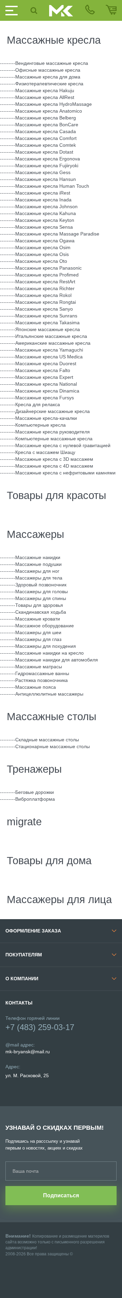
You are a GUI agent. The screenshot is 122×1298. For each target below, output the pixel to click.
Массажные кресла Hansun (45, 179)
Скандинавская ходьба (40, 612)
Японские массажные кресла (47, 329)
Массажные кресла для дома (47, 77)
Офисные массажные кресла (47, 70)
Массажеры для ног (37, 571)
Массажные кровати (37, 619)
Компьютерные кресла (40, 425)
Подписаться (61, 1195)
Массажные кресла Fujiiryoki (46, 165)
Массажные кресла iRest (42, 193)
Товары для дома (49, 861)
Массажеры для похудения (45, 646)
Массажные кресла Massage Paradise (57, 234)
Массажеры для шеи (38, 632)
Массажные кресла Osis (42, 254)
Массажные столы (51, 717)
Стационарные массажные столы (52, 746)
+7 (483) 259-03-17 (39, 1027)
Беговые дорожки (34, 792)
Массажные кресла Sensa (44, 227)
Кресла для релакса (37, 404)
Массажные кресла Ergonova (47, 158)
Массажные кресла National (46, 384)
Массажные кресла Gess (42, 172)
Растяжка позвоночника (41, 680)
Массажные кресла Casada (45, 131)
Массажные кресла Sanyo (44, 309)
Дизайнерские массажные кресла (52, 411)
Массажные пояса (35, 687)
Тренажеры (34, 769)
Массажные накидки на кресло (49, 653)
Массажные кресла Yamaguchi (49, 350)
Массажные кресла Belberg (45, 117)
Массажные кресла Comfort (46, 138)
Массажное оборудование (44, 625)
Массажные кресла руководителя (52, 431)
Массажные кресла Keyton (44, 220)
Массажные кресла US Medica (49, 356)
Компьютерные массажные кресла (54, 438)
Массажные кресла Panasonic (48, 268)
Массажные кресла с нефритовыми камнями (65, 472)
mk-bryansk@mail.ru (27, 1051)
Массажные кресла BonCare (46, 124)
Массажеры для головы (41, 591)
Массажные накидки (37, 557)
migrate (24, 822)
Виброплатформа (35, 799)
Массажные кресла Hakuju (44, 90)
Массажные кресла (54, 40)
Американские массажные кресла (52, 343)
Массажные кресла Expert (44, 377)
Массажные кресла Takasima (47, 322)
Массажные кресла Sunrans (46, 315)
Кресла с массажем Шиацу (45, 452)
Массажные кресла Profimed (47, 274)
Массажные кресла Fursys (44, 397)
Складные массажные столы (47, 739)
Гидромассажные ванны (42, 673)
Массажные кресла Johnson (46, 206)
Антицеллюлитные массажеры (49, 694)
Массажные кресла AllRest (44, 97)
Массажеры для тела (38, 578)
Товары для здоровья (39, 605)
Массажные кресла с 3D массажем (54, 459)
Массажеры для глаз (38, 639)
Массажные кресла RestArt (45, 281)
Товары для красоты (56, 495)
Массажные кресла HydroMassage (53, 104)
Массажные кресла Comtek (45, 145)
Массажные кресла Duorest (45, 363)
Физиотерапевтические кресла (49, 83)
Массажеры (35, 534)
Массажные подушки (38, 564)
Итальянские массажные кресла (51, 336)
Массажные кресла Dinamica (47, 391)
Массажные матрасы (38, 666)
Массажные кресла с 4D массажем (54, 466)
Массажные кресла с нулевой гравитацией (62, 445)
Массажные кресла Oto (41, 261)
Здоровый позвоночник (40, 584)
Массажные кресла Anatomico (48, 111)
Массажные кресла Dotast (44, 152)
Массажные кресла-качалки (46, 418)
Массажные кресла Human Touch (52, 186)
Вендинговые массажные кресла (51, 63)
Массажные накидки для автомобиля (56, 659)
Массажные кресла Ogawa (45, 240)
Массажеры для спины (40, 598)
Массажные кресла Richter (45, 288)
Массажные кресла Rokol (43, 295)
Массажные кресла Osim (42, 247)
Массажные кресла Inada (43, 199)
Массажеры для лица (59, 899)
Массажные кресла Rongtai (45, 302)
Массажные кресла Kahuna (45, 213)
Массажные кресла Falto (42, 370)
